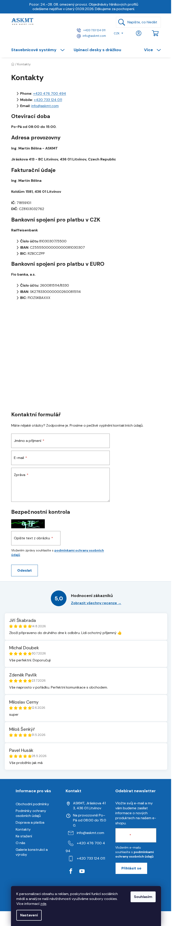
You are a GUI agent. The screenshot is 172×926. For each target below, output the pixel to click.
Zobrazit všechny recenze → (96, 603)
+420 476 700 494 (49, 93)
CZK (117, 33)
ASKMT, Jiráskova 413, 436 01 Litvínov (89, 805)
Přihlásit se (131, 868)
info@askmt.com (94, 36)
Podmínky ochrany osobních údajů (31, 813)
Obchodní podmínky (32, 804)
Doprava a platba (30, 822)
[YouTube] (82, 871)
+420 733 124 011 (94, 30)
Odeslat (24, 570)
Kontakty (23, 829)
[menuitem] (40, 49)
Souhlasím (143, 896)
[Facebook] (71, 871)
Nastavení (29, 915)
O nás (20, 842)
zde (43, 903)
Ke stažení (24, 836)
